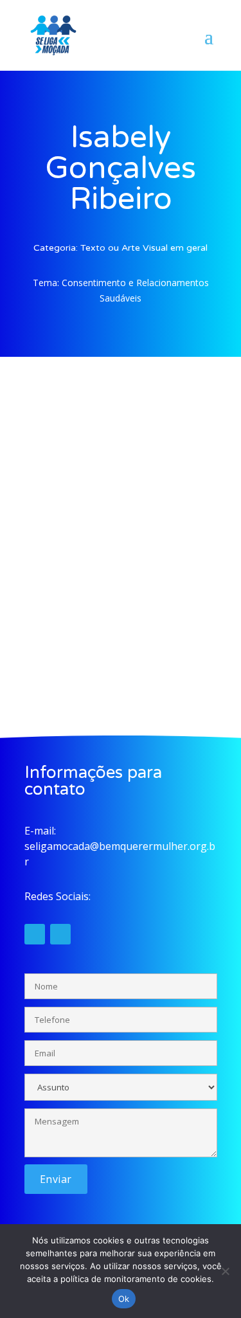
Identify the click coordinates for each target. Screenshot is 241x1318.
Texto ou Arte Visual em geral (144, 247)
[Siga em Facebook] (60, 934)
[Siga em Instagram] (34, 934)
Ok (124, 1299)
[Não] (225, 1271)
